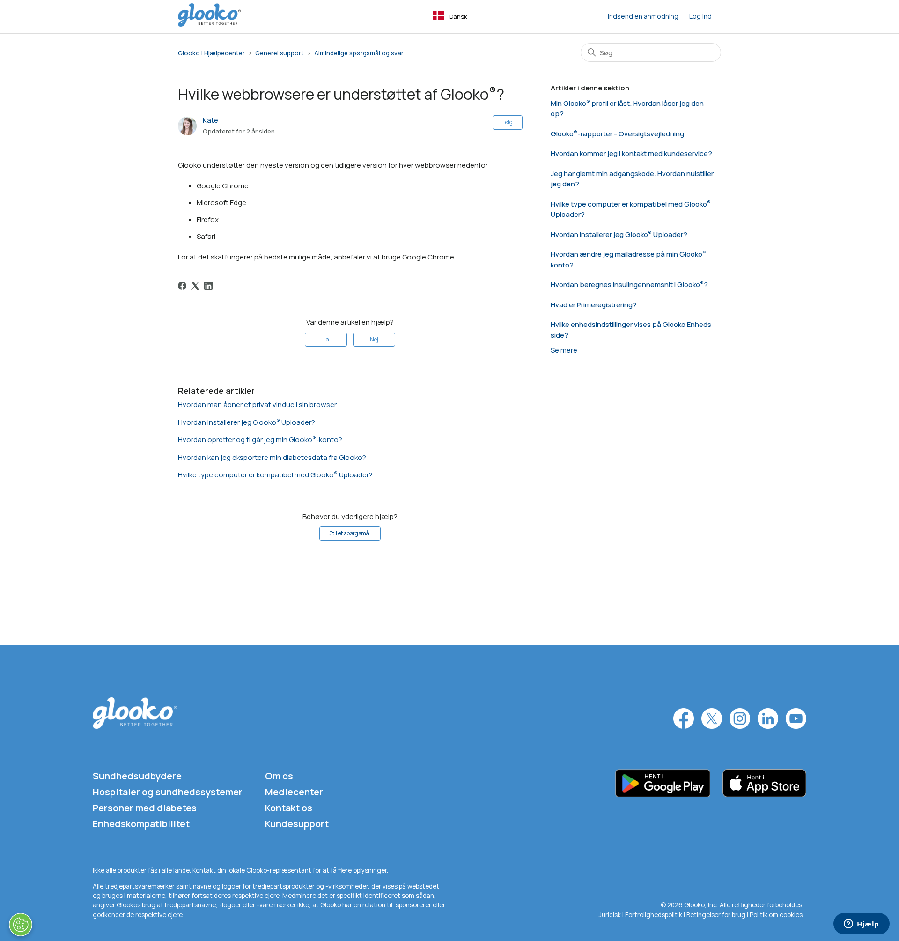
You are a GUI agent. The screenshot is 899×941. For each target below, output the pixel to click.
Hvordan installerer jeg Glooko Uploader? (246, 422)
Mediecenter (294, 791)
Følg (507, 122)
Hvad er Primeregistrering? (594, 305)
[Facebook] (182, 286)
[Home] (209, 24)
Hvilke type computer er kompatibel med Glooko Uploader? (275, 475)
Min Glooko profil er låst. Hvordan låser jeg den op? (627, 108)
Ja (326, 339)
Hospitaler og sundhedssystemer (168, 791)
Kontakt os (288, 807)
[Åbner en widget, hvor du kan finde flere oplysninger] (861, 924)
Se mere (564, 350)
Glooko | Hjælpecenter (211, 53)
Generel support (279, 53)
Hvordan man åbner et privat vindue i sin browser (257, 404)
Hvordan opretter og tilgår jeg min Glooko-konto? (260, 440)
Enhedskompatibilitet (141, 823)
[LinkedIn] (208, 286)
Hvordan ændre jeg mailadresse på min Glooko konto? (626, 259)
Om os (279, 776)
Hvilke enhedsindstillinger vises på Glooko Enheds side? (631, 329)
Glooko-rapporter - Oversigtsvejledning (617, 134)
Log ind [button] (700, 16)
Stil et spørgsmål (350, 533)
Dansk (458, 16)
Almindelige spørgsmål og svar (359, 53)
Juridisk (610, 915)
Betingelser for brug (715, 915)
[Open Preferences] (20, 924)
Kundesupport (297, 823)
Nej (374, 339)
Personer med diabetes (145, 807)
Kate (210, 120)
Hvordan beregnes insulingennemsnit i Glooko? (629, 284)
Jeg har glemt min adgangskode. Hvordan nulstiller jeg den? (632, 179)
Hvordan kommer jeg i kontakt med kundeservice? (631, 153)
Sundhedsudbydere (137, 776)
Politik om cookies (776, 915)
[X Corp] (195, 286)
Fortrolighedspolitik (653, 915)
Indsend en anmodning (643, 16)
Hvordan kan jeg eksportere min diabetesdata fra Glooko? (272, 457)
